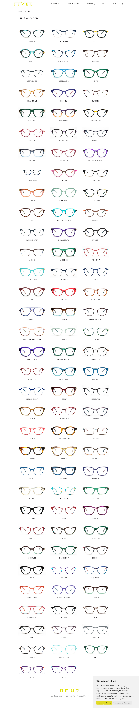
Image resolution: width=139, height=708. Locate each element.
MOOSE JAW (64, 419)
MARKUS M (95, 359)
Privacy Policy (83, 696)
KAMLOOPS (95, 300)
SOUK (32, 578)
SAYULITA (96, 538)
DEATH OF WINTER (95, 160)
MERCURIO (95, 399)
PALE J (64, 458)
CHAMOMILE (32, 101)
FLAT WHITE (64, 200)
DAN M (32, 160)
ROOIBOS (95, 518)
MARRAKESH (32, 379)
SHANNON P (64, 558)
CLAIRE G (95, 101)
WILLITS (64, 677)
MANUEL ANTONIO (63, 359)
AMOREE (32, 61)
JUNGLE (64, 300)
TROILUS (95, 637)
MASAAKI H (63, 379)
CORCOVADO (95, 121)
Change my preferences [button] (122, 703)
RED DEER (64, 498)
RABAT (32, 498)
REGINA (32, 518)
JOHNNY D (64, 280)
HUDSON (95, 240)
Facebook (61, 690)
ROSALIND (32, 538)
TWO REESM (64, 657)
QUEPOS (95, 478)
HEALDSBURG (63, 240)
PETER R (95, 458)
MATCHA (95, 379)
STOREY (96, 598)
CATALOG (55, 4)
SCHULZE (32, 558)
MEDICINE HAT (32, 399)
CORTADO (32, 141)
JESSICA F (96, 260)
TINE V (32, 637)
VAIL (96, 657)
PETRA (32, 478)
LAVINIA (64, 339)
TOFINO (64, 637)
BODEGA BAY (64, 81)
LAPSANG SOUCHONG (32, 339)
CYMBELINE (63, 141)
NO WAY (32, 439)
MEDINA (64, 399)
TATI (95, 617)
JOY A (32, 300)
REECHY (96, 498)
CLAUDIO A (32, 121)
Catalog (27, 11)
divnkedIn (66, 690)
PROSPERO (64, 478)
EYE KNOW (32, 200)
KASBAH (63, 319)
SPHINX (64, 578)
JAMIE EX (64, 260)
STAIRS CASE (32, 598)
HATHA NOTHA (32, 240)
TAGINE (64, 617)
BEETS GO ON (32, 81)
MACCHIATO (32, 359)
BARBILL (95, 61)
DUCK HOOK (96, 180)
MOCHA (32, 419)
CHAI (96, 81)
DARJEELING (64, 160)
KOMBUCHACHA (95, 319)
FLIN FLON (96, 200)
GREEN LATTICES (64, 220)
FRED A (32, 220)
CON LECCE (63, 121)
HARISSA (95, 220)
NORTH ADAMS (64, 439)
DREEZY (64, 180)
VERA (32, 677)
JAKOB (32, 260)
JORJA (95, 280)
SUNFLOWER (32, 617)
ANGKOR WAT (63, 61)
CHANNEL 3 (64, 101)
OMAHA (96, 439)
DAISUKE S (96, 141)
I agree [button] (100, 703)
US (103, 4)
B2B (114, 4)
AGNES (32, 41)
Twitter (72, 690)
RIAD (64, 518)
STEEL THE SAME (64, 598)
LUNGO (96, 339)
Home (20, 11)
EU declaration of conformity (62, 696)
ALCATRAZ (64, 41)
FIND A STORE (73, 4)
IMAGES (90, 4)
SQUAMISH (95, 578)
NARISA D (96, 419)
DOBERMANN (32, 180)
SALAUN (63, 538)
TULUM (32, 657)
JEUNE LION (32, 280)
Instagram (77, 690)
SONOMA (95, 558)
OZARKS (32, 458)
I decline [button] (108, 703)
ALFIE (95, 41)
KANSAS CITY (32, 319)
